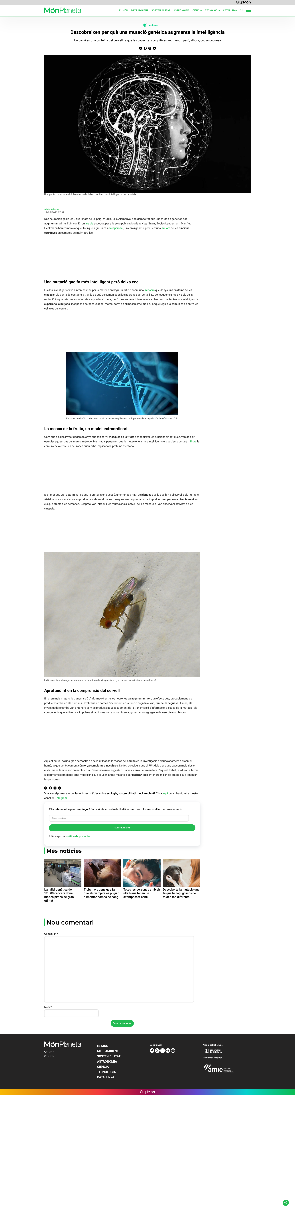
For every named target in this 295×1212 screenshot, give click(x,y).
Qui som (49, 1051)
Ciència (197, 10)
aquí (165, 793)
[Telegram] (168, 1052)
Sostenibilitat (160, 10)
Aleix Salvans (51, 209)
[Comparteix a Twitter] (140, 49)
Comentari (51, 933)
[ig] (162, 1052)
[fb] (152, 1052)
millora (165, 228)
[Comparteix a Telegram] (154, 49)
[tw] (157, 1052)
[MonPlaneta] (40, 15)
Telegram (61, 798)
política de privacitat (78, 836)
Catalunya (230, 10)
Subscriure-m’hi (122, 828)
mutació (149, 290)
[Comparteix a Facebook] (145, 49)
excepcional (115, 228)
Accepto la (71, 836)
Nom (48, 1007)
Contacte (49, 1056)
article (89, 223)
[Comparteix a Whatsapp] (149, 49)
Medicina (153, 25)
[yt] (173, 1052)
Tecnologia (212, 10)
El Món (123, 10)
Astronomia (181, 10)
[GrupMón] (243, 2)
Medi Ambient (139, 10)
